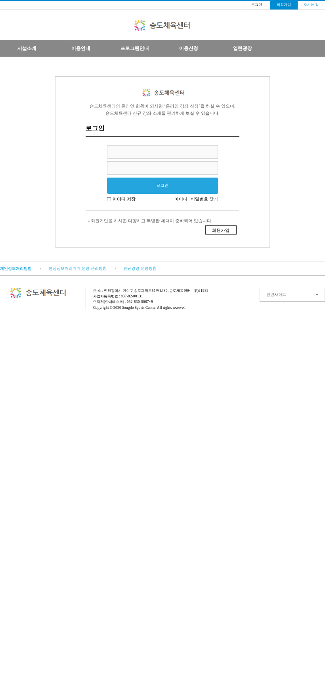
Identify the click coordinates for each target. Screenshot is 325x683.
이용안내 (80, 48)
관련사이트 (276, 294)
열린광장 (242, 48)
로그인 (256, 5)
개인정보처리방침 (16, 268)
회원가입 (284, 5)
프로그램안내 (134, 48)
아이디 (180, 199)
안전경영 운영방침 (140, 268)
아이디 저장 (124, 199)
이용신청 (188, 48)
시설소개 (26, 48)
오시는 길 (311, 5)
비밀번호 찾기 (204, 199)
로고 (162, 25)
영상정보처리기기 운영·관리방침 (78, 268)
